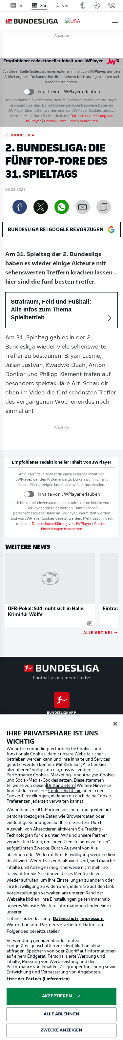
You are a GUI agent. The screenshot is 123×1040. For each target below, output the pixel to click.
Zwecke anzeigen (61, 1030)
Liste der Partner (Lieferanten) (38, 979)
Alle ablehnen (61, 1014)
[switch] (29, 92)
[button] (115, 21)
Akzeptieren (57, 996)
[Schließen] (115, 723)
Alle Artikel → (100, 632)
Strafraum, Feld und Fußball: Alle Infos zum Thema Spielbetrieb (51, 309)
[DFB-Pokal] (82, 5)
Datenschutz (66, 919)
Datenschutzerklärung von (61, 524)
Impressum (92, 919)
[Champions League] (96, 5)
